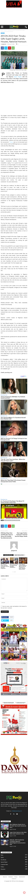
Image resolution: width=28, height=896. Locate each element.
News (2, 855)
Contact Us (14, 878)
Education (3, 869)
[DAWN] (14, 759)
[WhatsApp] (13, 48)
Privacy (15, 876)
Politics (2, 866)
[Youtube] (17, 814)
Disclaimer (11, 876)
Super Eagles (18, 76)
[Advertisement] (14, 17)
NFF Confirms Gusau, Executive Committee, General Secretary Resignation (5, 566)
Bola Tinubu (10, 520)
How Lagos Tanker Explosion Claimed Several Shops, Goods (21, 534)
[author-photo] (14, 545)
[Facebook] (2, 48)
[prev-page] (13, 572)
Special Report (4, 862)
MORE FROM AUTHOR (19, 555)
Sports (5, 30)
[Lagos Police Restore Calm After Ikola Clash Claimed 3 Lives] (5, 834)
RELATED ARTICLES (8, 555)
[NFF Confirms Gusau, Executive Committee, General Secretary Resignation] (5, 560)
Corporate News (4, 864)
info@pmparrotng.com (17, 811)
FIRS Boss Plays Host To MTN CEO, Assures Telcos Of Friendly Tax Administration (7, 535)
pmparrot (4, 44)
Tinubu (11, 142)
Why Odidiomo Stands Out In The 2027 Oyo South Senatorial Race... (18, 826)
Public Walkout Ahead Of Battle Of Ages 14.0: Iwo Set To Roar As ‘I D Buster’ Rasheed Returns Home (23, 567)
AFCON (6, 520)
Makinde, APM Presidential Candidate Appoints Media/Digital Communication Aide (18, 842)
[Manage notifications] (24, 892)
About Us (5, 876)
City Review (3, 859)
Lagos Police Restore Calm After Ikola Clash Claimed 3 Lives (18, 833)
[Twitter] (5, 48)
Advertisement (22, 876)
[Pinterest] (9, 48)
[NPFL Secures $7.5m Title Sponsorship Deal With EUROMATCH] (14, 560)
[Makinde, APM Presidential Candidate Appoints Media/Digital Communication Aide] (5, 842)
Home (2, 30)
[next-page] (15, 572)
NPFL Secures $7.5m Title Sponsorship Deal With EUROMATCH (14, 566)
